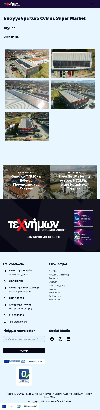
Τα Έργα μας (55, 296)
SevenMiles (49, 397)
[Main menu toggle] (93, 4)
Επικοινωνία (55, 299)
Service (52, 289)
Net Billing (53, 271)
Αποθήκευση (54, 278)
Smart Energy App (57, 285)
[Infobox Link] (24, 281)
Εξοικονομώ (54, 292)
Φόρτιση (53, 282)
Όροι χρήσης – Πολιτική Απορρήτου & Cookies (49, 401)
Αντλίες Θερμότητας (59, 275)
